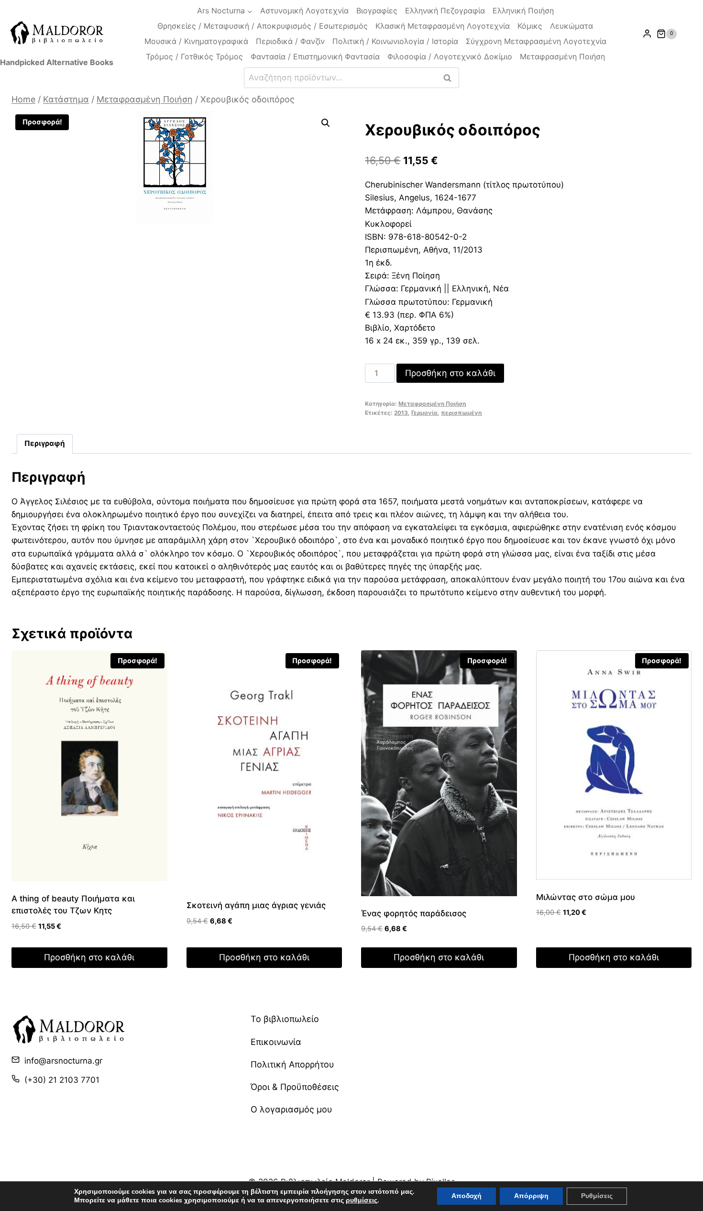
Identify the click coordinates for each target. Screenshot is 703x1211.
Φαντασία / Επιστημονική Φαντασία (315, 56)
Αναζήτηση (450, 78)
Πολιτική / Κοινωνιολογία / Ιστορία (395, 41)
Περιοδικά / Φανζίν (290, 41)
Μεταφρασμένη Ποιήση (562, 56)
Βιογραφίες (376, 10)
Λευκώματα (571, 26)
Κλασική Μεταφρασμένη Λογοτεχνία (442, 26)
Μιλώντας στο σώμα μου (585, 897)
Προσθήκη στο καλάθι (450, 373)
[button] (325, 123)
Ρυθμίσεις (597, 1195)
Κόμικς (529, 26)
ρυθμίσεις (361, 1200)
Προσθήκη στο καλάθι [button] (89, 957)
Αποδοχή (466, 1195)
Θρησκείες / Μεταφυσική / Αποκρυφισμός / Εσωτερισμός (262, 26)
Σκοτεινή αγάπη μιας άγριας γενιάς (256, 905)
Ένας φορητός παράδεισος (413, 913)
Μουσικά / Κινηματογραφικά (196, 41)
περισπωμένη (461, 412)
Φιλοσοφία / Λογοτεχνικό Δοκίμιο (449, 56)
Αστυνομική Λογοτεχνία (304, 10)
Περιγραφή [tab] (44, 443)
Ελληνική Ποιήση (523, 10)
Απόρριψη (531, 1195)
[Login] (647, 34)
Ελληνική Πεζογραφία (445, 10)
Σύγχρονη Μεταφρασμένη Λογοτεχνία (536, 41)
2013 (401, 412)
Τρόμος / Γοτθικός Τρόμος (194, 56)
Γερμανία (424, 412)
